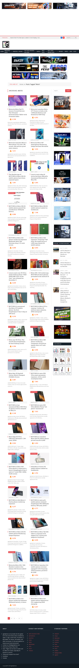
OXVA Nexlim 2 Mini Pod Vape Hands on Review (65, 253)
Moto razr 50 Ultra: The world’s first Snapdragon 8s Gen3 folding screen (17, 341)
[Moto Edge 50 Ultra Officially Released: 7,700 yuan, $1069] (17, 428)
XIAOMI (71, 243)
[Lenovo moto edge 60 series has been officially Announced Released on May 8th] (39, 165)
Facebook (5, 656)
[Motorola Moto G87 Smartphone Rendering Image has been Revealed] (39, 134)
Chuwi (56, 636)
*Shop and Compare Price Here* (11, 654)
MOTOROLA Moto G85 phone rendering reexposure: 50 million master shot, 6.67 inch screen (38, 343)
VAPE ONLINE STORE (34, 634)
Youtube (5, 658)
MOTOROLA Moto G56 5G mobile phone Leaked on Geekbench (39, 208)
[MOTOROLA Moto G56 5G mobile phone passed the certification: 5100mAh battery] (17, 197)
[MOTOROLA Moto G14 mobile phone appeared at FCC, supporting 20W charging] (39, 590)
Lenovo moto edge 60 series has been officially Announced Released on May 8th (39, 177)
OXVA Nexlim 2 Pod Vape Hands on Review (65, 264)
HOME (2, 51)
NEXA (30, 642)
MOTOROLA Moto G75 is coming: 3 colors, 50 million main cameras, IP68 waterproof (39, 309)
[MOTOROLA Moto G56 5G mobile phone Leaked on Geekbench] (39, 197)
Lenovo (11, 96)
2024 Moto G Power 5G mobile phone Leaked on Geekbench (39, 468)
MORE (66, 51)
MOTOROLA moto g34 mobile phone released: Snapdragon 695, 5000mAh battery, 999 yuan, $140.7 (40, 502)
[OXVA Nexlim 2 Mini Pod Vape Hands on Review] (56, 249)
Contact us (5, 645)
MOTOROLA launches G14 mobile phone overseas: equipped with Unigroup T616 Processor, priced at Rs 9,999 (39, 568)
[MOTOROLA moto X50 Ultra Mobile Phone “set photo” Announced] (39, 396)
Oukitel (56, 650)
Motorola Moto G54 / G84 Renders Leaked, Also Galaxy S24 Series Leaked (17, 567)
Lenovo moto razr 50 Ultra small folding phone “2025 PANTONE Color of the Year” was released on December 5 (17, 276)
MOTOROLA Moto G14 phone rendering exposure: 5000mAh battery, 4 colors (18, 600)
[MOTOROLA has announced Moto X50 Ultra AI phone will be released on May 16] (17, 396)
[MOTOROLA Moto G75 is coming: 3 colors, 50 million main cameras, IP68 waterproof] (39, 297)
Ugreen (56, 655)
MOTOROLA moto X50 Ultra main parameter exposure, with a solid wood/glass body (38, 376)
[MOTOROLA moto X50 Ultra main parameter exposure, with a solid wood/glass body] (39, 364)
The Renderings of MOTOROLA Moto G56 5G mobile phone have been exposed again (17, 177)
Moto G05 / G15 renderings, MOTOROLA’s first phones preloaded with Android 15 (40, 274)
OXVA (30, 640)
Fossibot (57, 640)
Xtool (56, 648)
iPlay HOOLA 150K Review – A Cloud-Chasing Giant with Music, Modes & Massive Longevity (65, 296)
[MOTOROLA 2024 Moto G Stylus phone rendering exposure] (17, 491)
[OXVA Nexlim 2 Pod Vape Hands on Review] (56, 261)
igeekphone (14, 665)
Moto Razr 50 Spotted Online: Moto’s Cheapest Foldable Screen (17, 375)
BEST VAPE (43, 51)
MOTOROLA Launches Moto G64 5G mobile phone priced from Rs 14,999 (40, 438)
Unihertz (57, 642)
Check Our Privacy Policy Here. (10, 647)
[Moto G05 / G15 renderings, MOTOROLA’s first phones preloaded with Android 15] (39, 264)
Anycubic (57, 646)
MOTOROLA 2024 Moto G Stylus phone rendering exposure (17, 502)
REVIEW (61, 51)
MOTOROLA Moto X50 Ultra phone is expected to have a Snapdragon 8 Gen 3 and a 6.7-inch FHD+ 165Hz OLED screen (18, 470)
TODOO (31, 650)
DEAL (71, 51)
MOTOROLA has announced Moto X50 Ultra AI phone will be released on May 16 (18, 407)
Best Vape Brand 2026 (51, 51)
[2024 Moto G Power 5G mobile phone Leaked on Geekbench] (39, 458)
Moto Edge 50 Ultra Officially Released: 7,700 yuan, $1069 (17, 438)
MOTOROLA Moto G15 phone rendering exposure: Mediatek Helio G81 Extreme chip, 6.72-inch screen (18, 241)
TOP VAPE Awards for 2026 (29, 51)
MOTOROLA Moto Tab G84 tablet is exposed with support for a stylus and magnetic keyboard (39, 534)
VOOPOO (31, 638)
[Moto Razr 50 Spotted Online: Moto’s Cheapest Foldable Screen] (17, 364)
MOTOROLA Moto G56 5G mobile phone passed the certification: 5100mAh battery (17, 208)
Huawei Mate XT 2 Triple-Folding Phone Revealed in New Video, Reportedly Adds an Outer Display (17, 38)
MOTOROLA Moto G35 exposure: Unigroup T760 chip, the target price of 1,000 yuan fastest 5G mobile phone (39, 241)
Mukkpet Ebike (58, 653)
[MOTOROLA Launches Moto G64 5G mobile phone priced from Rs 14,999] (39, 428)
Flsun (56, 644)
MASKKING (31, 644)
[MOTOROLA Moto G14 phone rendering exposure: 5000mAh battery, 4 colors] (17, 590)
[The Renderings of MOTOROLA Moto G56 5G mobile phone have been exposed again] (17, 165)
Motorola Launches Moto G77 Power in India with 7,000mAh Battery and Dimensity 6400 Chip (39, 111)
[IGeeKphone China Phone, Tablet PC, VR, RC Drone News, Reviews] (6, 44)
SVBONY (57, 634)
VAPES (38, 51)
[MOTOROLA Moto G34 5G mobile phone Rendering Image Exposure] (17, 523)
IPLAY (30, 648)
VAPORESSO (32, 636)
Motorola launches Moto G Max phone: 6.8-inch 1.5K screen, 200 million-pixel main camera (17, 145)
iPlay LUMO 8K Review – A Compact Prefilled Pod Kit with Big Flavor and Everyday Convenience (65, 278)
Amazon (15, 51)
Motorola (34, 96)
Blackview (57, 638)
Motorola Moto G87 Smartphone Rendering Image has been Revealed (39, 144)
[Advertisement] (39, 22)
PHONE (20, 51)
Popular (56, 243)
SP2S (30, 646)
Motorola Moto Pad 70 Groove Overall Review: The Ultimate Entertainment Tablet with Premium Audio (18, 112)
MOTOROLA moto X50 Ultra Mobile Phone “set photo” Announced (39, 406)
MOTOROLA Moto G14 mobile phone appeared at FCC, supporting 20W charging (39, 601)
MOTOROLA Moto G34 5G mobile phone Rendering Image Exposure (17, 533)
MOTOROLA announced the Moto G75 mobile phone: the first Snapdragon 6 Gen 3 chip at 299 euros (18, 309)
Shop (74, 51)
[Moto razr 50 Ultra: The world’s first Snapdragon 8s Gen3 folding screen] (17, 331)
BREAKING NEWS (7, 51)
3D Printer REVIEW (64, 243)
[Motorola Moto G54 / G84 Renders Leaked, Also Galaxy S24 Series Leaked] (17, 556)
